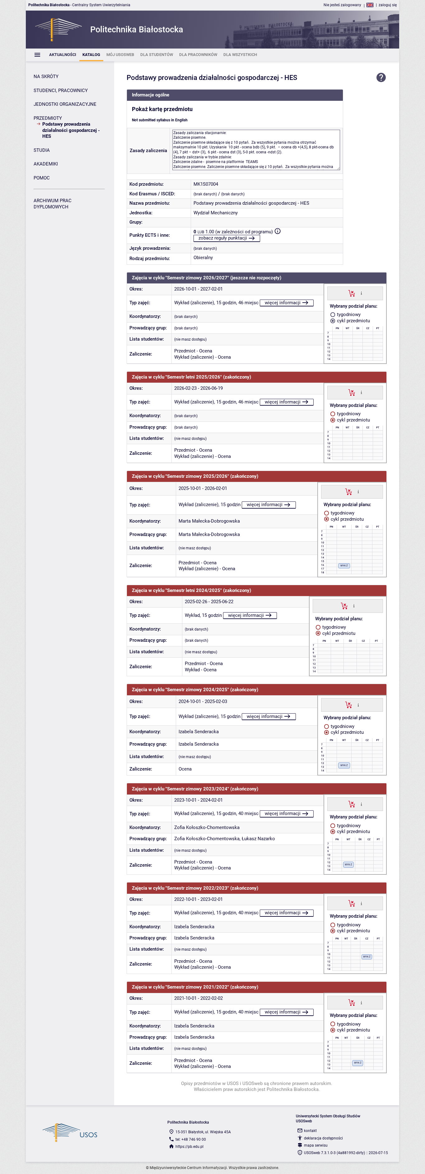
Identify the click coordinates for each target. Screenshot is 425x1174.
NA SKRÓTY (46, 76)
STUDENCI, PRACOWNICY (61, 90)
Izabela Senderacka (199, 731)
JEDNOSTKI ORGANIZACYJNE (65, 104)
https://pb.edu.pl (189, 1146)
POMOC (42, 178)
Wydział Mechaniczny (216, 213)
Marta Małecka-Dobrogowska (209, 521)
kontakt (310, 1131)
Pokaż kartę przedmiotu (162, 109)
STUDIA (42, 150)
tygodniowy (348, 314)
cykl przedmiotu (353, 321)
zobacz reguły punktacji (222, 238)
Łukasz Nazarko (258, 838)
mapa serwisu (316, 1145)
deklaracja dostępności (323, 1138)
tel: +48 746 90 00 (190, 1139)
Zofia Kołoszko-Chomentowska (207, 827)
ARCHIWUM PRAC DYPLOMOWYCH (53, 204)
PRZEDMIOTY (48, 118)
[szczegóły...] (361, 293)
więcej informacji (283, 302)
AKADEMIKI (46, 164)
